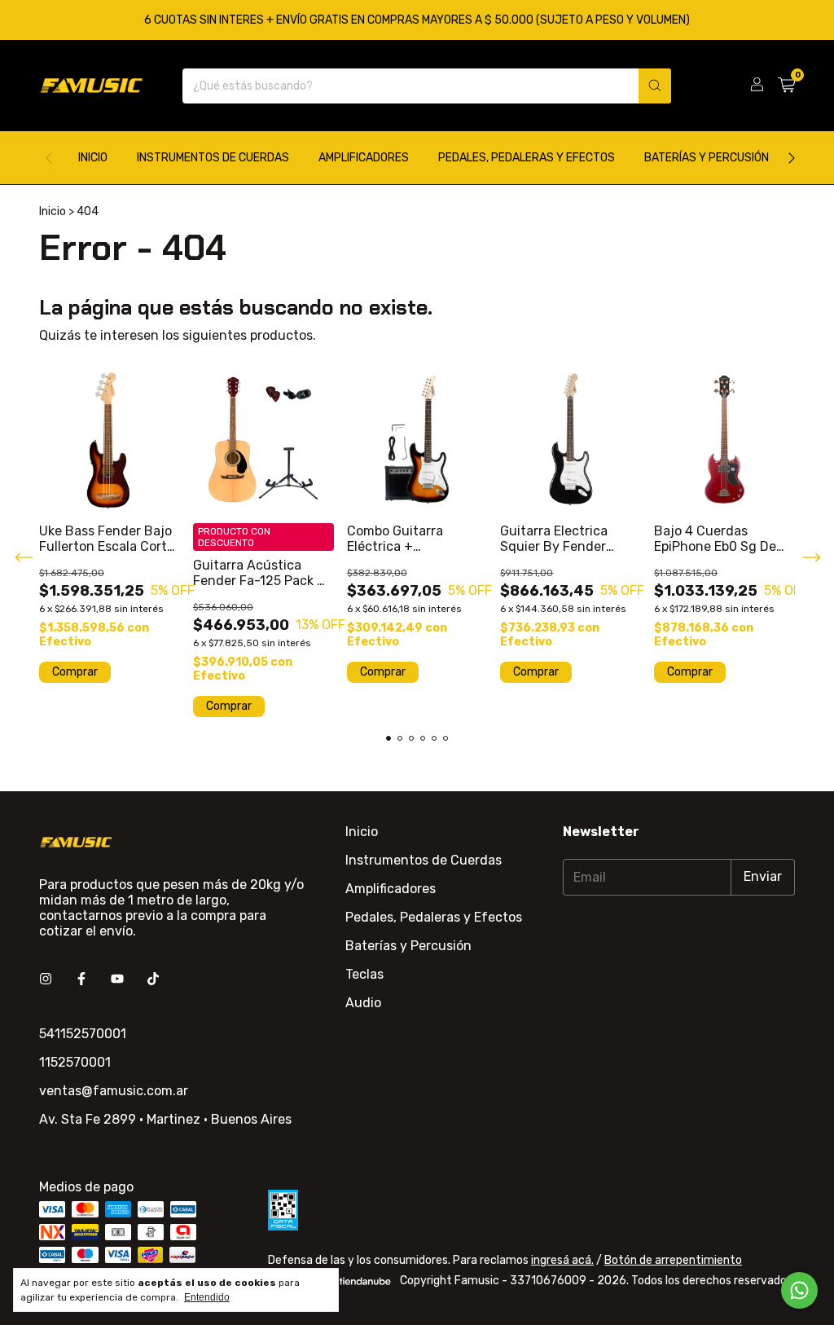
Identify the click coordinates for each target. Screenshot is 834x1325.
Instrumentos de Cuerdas (213, 158)
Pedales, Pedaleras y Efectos (526, 158)
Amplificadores (363, 158)
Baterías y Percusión (706, 158)
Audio (363, 1002)
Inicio (93, 158)
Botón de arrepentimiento (673, 1260)
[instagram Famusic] (45, 979)
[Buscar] (655, 85)
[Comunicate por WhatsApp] (799, 1290)
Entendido (207, 1297)
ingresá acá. (562, 1260)
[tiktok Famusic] (153, 979)
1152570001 (75, 1062)
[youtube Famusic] (117, 979)
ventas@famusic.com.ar (113, 1090)
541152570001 (82, 1033)
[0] (786, 85)
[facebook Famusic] (81, 979)
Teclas (364, 974)
